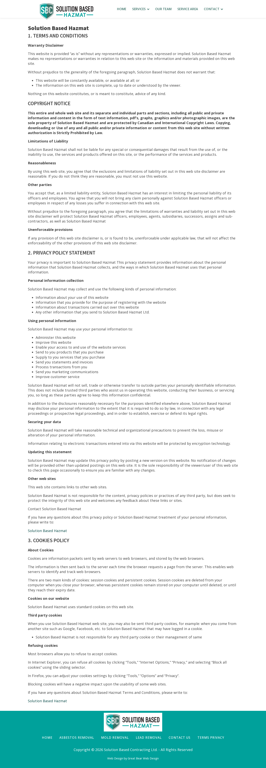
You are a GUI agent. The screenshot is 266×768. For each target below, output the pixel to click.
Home (121, 9)
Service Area (187, 9)
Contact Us (179, 737)
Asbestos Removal (76, 737)
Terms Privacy (210, 737)
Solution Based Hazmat (47, 530)
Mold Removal (115, 737)
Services (139, 9)
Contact (211, 9)
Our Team (163, 9)
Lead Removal (149, 737)
